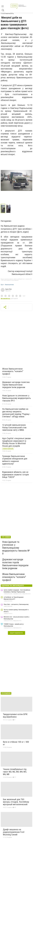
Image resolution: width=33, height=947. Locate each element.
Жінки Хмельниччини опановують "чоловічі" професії (12, 371)
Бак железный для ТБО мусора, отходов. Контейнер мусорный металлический (16, 802)
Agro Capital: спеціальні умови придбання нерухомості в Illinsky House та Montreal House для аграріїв (16, 442)
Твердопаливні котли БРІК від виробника (15, 715)
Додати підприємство (16, 633)
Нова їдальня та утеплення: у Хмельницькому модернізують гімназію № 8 (16, 398)
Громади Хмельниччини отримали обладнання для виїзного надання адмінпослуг (14, 460)
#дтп (2, 284)
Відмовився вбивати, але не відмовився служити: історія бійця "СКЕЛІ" (15, 474)
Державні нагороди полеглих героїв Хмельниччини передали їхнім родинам (16, 384)
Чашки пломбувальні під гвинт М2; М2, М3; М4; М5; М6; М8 (15, 771)
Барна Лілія (8, 289)
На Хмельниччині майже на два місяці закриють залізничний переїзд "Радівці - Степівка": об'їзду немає (16, 413)
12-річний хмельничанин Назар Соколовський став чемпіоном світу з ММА (14, 427)
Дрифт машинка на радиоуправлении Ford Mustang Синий (13, 832)
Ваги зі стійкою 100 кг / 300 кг (16, 743)
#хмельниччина (9, 284)
